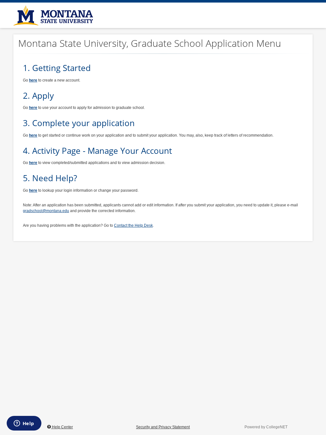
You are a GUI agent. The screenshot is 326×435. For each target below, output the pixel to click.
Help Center (62, 427)
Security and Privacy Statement (163, 427)
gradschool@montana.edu (46, 211)
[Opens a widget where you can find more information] (23, 424)
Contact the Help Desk (133, 225)
